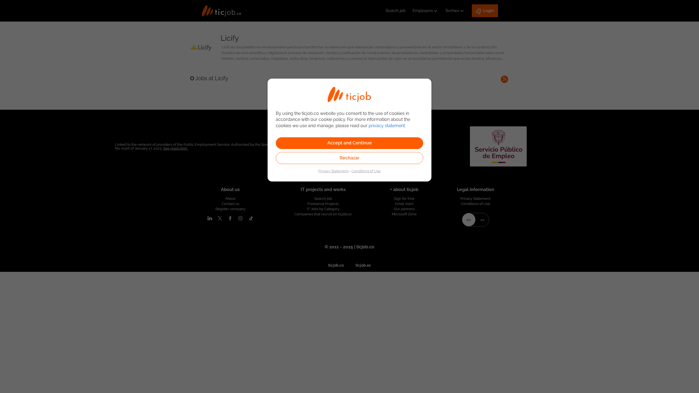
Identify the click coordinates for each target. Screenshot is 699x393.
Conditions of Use (366, 171)
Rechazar (349, 157)
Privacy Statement (333, 171)
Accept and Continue (349, 142)
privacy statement (387, 125)
